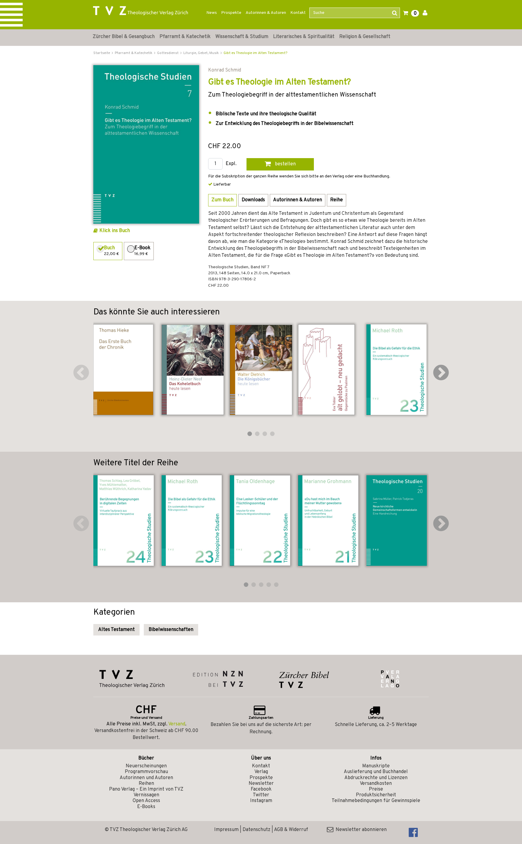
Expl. (231, 164)
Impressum (226, 830)
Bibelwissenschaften (171, 630)
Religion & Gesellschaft (364, 37)
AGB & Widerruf (291, 830)
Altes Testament (116, 630)
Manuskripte (376, 766)
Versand (176, 724)
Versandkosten (376, 784)
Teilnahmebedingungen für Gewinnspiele (376, 801)
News (211, 12)
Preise (376, 789)
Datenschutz (256, 830)
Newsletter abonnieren (360, 830)
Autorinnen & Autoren (266, 12)
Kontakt (298, 12)
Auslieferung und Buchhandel (376, 772)
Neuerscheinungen (146, 766)
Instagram (261, 801)
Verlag (261, 772)
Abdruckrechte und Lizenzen (376, 778)
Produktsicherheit (376, 795)
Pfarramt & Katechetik (185, 37)
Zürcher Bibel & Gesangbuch (124, 37)
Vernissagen (146, 795)
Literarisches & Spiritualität (303, 37)
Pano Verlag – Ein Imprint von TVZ (146, 789)
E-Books (146, 807)
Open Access (146, 801)
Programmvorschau (146, 772)
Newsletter (261, 784)
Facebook (261, 789)
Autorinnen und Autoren (146, 778)
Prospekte (231, 12)
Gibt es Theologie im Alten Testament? (255, 53)
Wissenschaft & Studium (241, 37)
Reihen (146, 784)
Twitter (261, 795)
